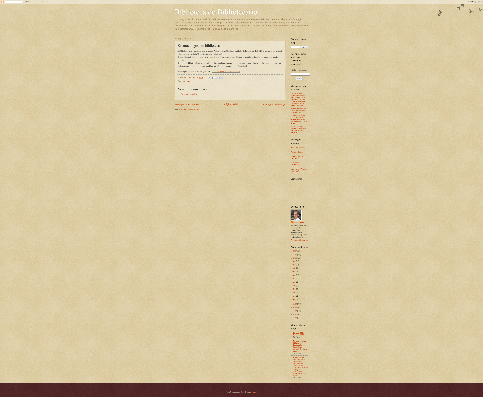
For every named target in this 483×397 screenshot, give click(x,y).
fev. (294, 296)
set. (294, 272)
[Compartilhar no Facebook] (220, 78)
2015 (295, 258)
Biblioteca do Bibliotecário (216, 12)
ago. (294, 275)
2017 (295, 251)
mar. (294, 292)
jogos (189, 81)
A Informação (298, 357)
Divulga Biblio (298, 333)
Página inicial (231, 104)
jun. (294, 282)
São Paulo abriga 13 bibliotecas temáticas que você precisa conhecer (298, 129)
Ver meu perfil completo (299, 240)
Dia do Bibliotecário (298, 148)
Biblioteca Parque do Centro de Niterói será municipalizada (298, 110)
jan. (294, 299)
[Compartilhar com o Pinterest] (223, 78)
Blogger (254, 392)
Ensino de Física (297, 152)
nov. (294, 265)
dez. (294, 261)
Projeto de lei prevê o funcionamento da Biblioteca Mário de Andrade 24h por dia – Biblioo (299, 119)
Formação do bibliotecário (295, 164)
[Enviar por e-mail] (213, 78)
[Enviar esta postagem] (208, 78)
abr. (294, 289)
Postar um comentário (189, 94)
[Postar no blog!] (215, 78)
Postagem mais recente (187, 104)
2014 (295, 304)
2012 (295, 311)
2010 (295, 318)
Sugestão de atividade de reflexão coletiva (300, 349)
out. (294, 268)
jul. (293, 278)
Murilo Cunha (298, 222)
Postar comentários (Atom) (191, 109)
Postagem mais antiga (274, 104)
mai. (294, 285)
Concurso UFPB (298, 335)
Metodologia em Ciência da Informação (299, 343)
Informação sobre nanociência (297, 157)
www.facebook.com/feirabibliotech (226, 71)
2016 (295, 255)
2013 (295, 307)
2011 (295, 314)
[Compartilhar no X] (218, 78)
